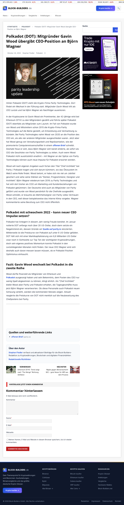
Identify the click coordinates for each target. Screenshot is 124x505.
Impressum (95, 501)
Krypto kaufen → (12, 490)
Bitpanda (45, 485)
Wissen (58, 16)
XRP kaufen (74, 485)
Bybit (44, 481)
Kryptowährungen (19, 16)
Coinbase (46, 477)
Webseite (9, 432)
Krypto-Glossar (104, 474)
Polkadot (39, 53)
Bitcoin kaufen (75, 474)
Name (8, 418)
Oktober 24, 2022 (14, 53)
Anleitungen (45, 16)
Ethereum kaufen (77, 477)
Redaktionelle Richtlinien (20, 359)
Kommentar (10, 400)
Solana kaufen (75, 481)
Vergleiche (33, 16)
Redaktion (85, 501)
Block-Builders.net (105, 488)
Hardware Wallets (105, 485)
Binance (45, 474)
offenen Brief (59, 145)
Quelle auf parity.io (52, 229)
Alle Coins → (75, 488)
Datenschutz (108, 501)
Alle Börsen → (47, 488)
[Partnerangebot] (43, 323)
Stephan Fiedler (29, 53)
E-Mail (8, 425)
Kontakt (118, 501)
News (6, 16)
